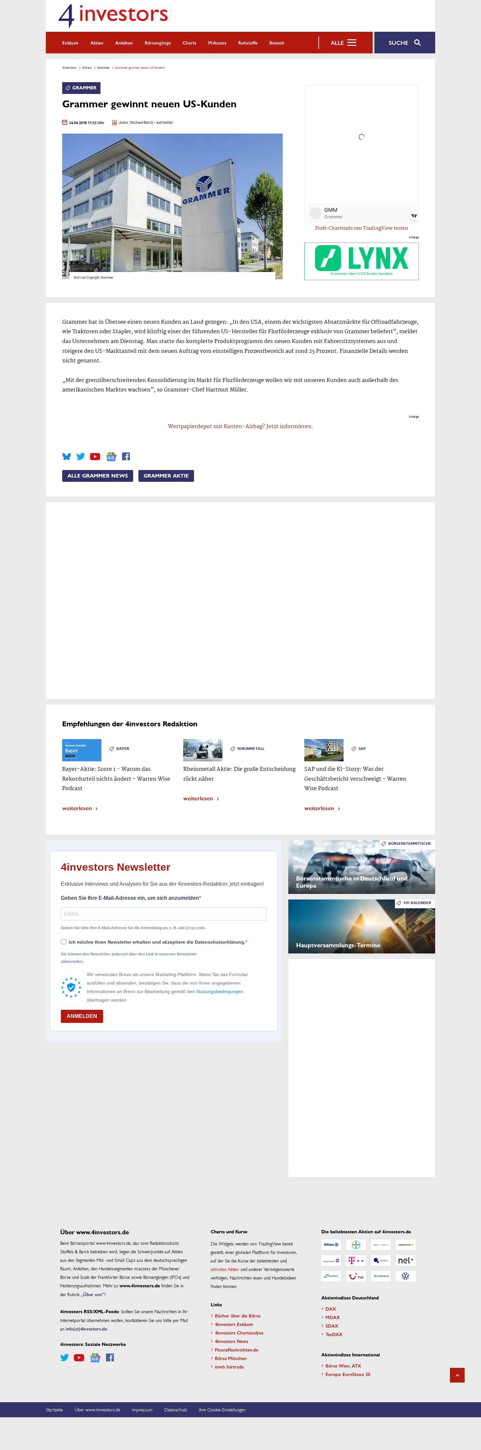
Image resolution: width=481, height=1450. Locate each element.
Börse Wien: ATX (343, 1365)
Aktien (96, 42)
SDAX (332, 1325)
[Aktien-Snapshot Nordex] (331, 1276)
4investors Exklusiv (234, 1324)
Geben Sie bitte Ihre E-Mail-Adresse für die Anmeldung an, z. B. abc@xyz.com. (133, 928)
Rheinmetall (251, 749)
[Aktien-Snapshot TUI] (356, 1276)
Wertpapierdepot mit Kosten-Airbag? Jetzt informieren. (240, 426)
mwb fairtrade (229, 1366)
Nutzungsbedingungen (219, 991)
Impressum (142, 1409)
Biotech (276, 42)
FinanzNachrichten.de (236, 1349)
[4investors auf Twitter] (80, 457)
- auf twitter (163, 123)
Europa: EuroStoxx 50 (348, 1374)
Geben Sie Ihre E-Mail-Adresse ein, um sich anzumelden (130, 898)
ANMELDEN (82, 1016)
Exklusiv (70, 42)
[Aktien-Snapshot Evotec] (381, 1260)
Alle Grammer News (97, 476)
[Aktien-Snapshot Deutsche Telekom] (356, 1260)
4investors (69, 67)
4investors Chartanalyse (239, 1332)
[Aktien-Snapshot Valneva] (381, 1276)
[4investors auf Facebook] (126, 457)
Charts (189, 42)
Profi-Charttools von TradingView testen (361, 228)
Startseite (54, 1409)
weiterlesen (77, 808)
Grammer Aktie (166, 476)
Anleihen (124, 42)
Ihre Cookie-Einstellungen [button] (222, 1409)
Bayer (122, 749)
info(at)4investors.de (86, 1328)
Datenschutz (175, 1409)
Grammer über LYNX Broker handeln (361, 274)
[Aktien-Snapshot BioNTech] (381, 1245)
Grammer (103, 67)
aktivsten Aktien (225, 1269)
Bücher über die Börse (237, 1315)
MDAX (333, 1317)
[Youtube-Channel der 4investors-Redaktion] (95, 456)
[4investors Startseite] (113, 15)
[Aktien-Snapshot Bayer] (356, 1245)
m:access (217, 42)
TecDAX (334, 1334)
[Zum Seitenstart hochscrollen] (457, 1375)
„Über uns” (92, 1294)
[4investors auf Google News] (111, 456)
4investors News (231, 1341)
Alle (337, 42)
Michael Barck (141, 123)
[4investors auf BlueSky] (66, 457)
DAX (331, 1308)
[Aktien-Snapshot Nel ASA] (406, 1260)
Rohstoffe (248, 42)
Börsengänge (158, 42)
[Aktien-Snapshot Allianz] (331, 1245)
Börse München (231, 1358)
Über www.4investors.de (97, 1409)
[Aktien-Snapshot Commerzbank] (406, 1245)
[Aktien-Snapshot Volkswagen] (406, 1276)
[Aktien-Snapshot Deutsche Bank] (331, 1260)
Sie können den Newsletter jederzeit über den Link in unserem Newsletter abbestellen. (129, 958)
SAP (362, 749)
